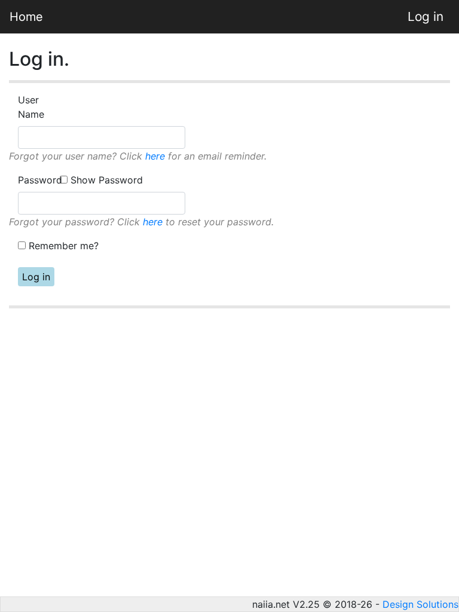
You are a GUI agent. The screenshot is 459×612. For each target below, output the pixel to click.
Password (37, 180)
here (155, 156)
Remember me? (64, 246)
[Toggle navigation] (69, 17)
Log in (425, 16)
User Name (31, 107)
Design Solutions (420, 604)
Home (26, 17)
